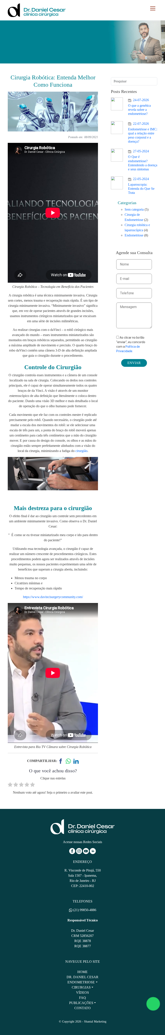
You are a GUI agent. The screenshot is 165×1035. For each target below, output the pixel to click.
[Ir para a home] (82, 826)
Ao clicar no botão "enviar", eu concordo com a (130, 344)
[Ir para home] (37, 10)
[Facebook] (72, 850)
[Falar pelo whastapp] (153, 1003)
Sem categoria (134, 209)
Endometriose (134, 235)
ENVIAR (134, 363)
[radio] (10, 785)
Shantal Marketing (95, 1021)
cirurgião (81, 451)
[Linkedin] (93, 850)
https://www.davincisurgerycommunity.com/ (53, 597)
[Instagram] (79, 850)
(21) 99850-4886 (84, 910)
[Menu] (153, 8)
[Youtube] (86, 850)
